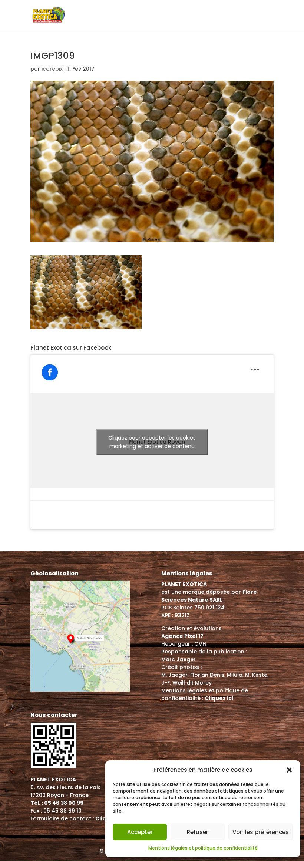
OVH (200, 644)
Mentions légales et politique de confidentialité (203, 848)
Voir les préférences (260, 832)
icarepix (52, 69)
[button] (289, 770)
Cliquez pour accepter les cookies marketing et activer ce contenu (152, 442)
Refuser (197, 832)
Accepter (140, 832)
